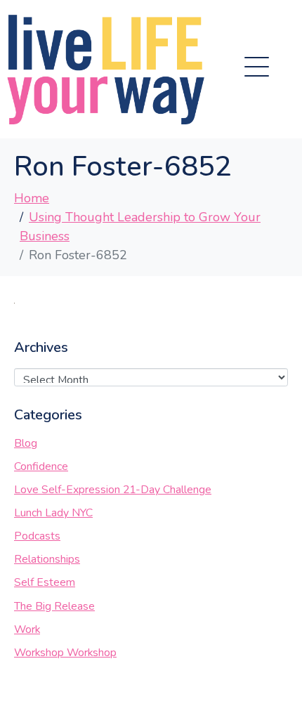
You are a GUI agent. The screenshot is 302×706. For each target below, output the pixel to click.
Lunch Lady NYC (53, 513)
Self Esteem (44, 582)
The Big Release (54, 606)
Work (27, 629)
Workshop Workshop (65, 652)
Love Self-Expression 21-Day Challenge (112, 489)
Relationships (47, 559)
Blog (25, 443)
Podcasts (37, 536)
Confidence (41, 466)
